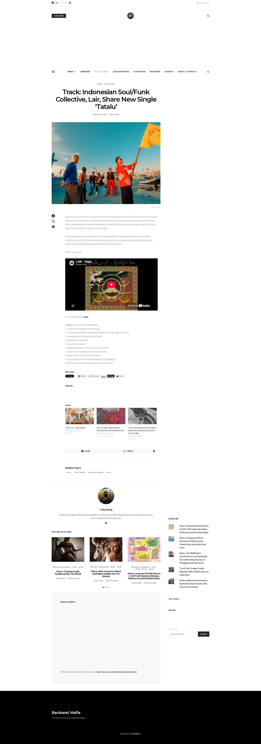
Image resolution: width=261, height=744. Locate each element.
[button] (208, 72)
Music (99, 84)
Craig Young (114, 115)
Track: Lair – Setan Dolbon (75, 427)
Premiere (85, 71)
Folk (69, 472)
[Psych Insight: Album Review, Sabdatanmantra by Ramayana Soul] (111, 416)
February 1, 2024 (99, 115)
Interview (155, 71)
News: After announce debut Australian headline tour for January (131, 106)
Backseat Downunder (61, 567)
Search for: (173, 629)
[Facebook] (53, 3)
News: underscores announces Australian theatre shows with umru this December (193, 583)
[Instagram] (70, 3)
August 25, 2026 (74, 578)
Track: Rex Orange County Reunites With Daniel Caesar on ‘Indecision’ (194, 571)
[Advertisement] (130, 46)
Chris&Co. (136, 733)
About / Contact (202, 3)
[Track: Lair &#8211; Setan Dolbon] (79, 416)
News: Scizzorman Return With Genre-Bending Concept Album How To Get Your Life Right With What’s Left (70, 108)
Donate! (169, 71)
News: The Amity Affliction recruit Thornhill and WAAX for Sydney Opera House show (193, 107)
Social (172, 610)
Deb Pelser (60, 578)
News (71, 71)
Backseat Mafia (66, 712)
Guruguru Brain (96, 472)
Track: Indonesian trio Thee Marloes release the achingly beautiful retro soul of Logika (142, 430)
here (86, 316)
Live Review (139, 71)
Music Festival (141, 569)
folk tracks (80, 472)
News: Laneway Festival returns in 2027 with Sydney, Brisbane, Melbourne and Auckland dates (162, 108)
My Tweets (174, 598)
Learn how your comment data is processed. (117, 671)
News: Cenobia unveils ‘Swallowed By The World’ (101, 105)
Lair (109, 472)
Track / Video (101, 71)
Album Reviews (121, 71)
